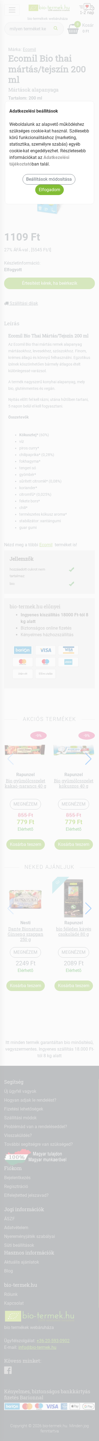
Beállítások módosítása (49, 179)
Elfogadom (49, 189)
